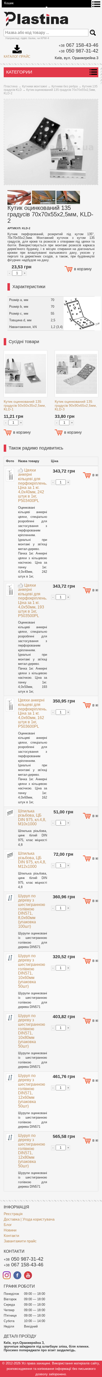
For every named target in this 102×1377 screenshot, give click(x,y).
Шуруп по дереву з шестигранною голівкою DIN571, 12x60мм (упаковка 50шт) (31, 1091)
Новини (10, 1230)
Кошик (9, 3)
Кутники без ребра (64, 86)
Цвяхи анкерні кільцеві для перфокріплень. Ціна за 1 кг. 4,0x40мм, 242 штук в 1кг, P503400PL (32, 485)
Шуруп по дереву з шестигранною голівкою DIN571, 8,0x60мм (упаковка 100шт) (31, 911)
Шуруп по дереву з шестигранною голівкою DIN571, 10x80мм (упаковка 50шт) (31, 1031)
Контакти (11, 1235)
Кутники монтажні (34, 86)
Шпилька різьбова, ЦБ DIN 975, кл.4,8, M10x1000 (32, 817)
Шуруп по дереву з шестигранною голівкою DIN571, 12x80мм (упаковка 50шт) (31, 1150)
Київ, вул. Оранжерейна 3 (76, 58)
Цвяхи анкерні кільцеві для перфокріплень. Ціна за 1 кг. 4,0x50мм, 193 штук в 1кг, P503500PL (32, 600)
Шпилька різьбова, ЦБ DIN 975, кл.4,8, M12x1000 (32, 860)
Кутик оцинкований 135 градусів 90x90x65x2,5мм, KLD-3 (76, 405)
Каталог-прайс (17, 50)
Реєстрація (13, 1214)
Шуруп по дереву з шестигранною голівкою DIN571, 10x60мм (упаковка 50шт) (31, 971)
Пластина (11, 86)
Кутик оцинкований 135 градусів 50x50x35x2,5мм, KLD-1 (25, 405)
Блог (8, 1225)
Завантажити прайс (20, 1241)
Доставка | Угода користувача (29, 1219)
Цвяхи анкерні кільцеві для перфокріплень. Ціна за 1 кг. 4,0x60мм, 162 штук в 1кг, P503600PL (32, 713)
